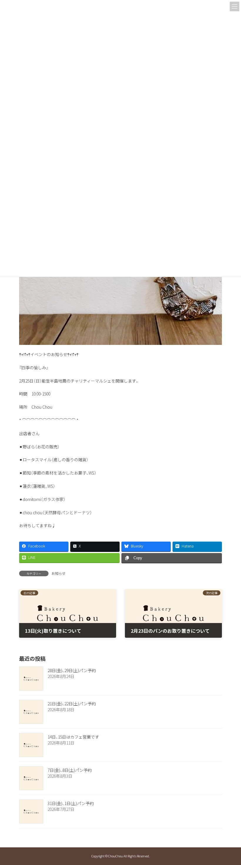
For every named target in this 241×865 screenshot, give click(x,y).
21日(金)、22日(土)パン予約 (72, 704)
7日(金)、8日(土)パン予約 (70, 770)
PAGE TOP (230, 833)
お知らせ (58, 573)
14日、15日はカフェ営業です (73, 737)
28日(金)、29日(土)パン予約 (72, 670)
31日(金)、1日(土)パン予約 (71, 803)
